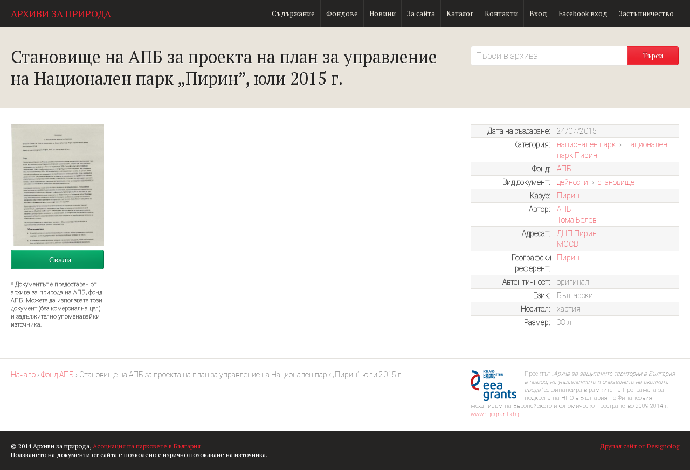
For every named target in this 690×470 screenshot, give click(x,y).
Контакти (501, 13)
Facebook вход (583, 13)
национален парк (586, 144)
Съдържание (293, 13)
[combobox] (548, 55)
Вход (538, 13)
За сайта (421, 13)
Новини (382, 13)
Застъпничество (646, 13)
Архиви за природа (61, 13)
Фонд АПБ (57, 374)
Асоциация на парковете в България (147, 446)
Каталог (459, 13)
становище (616, 182)
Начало (23, 374)
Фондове (342, 13)
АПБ (564, 168)
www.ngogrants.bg (495, 414)
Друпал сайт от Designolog (639, 446)
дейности (572, 182)
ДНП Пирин (577, 233)
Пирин (568, 195)
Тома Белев (576, 220)
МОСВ (567, 244)
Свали (60, 259)
